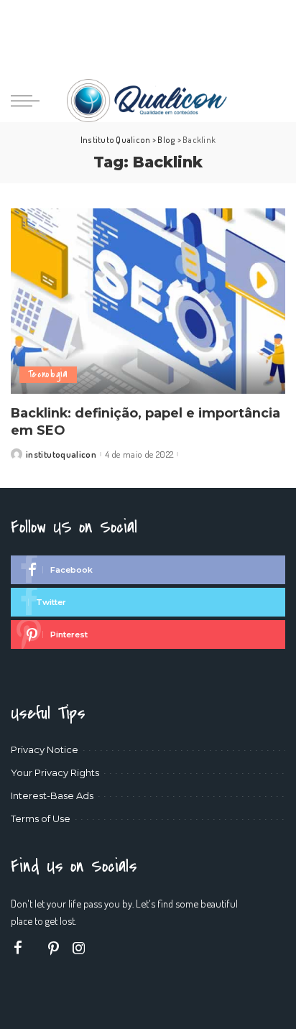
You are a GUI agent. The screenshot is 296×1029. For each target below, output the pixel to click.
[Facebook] (148, 569)
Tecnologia (48, 374)
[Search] (276, 100)
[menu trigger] (29, 100)
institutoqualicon (61, 454)
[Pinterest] (148, 634)
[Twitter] (148, 602)
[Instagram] (79, 948)
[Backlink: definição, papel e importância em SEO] (148, 301)
